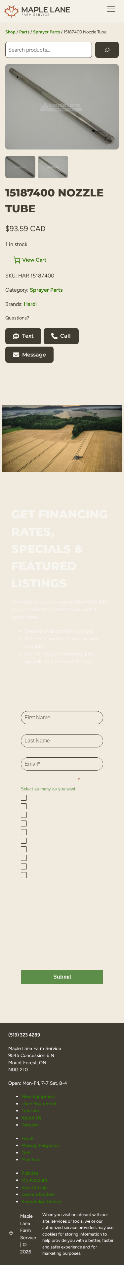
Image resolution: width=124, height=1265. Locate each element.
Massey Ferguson (40, 1145)
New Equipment (38, 1096)
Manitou (30, 1159)
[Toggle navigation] (111, 9)
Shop (10, 31)
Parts (24, 31)
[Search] (107, 50)
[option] (53, 167)
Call (65, 336)
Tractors (30, 1111)
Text (28, 336)
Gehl (26, 1153)
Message (34, 355)
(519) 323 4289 (24, 1035)
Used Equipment (39, 1104)
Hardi (30, 304)
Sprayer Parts (46, 31)
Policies (29, 1173)
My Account (34, 1180)
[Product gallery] (62, 106)
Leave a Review (38, 1194)
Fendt (27, 1138)
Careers (29, 1125)
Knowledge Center (41, 1201)
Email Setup (34, 1187)
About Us (31, 1118)
